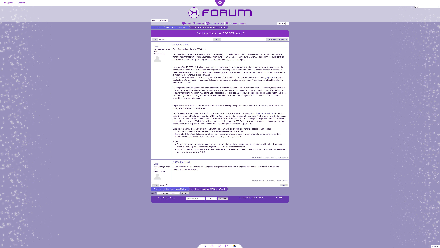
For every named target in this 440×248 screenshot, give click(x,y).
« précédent (272, 39)
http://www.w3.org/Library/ (263, 113)
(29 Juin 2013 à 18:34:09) (180, 44)
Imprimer (217, 39)
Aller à (153, 193)
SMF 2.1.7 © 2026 (246, 198)
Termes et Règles (168, 198)
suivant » (283, 39)
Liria (156, 46)
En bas (155, 39)
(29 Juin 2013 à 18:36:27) (182, 162)
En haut (155, 185)
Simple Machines (258, 198)
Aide (159, 198)
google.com (270, 77)
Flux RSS (279, 198)
